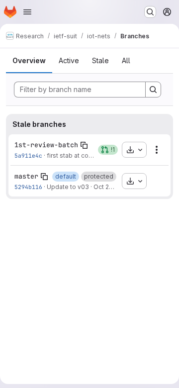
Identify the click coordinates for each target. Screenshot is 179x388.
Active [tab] (69, 60)
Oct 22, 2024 (111, 187)
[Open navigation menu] (27, 12)
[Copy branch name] (84, 145)
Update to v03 (68, 187)
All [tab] (126, 60)
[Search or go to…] (150, 12)
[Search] (153, 89)
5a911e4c (28, 155)
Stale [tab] (100, 60)
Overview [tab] (29, 60)
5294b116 (28, 187)
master (26, 176)
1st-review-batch (46, 144)
